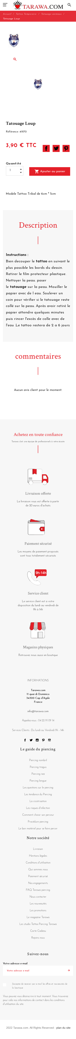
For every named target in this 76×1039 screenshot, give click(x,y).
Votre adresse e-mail (15, 963)
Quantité (13, 163)
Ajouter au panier (49, 171)
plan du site (63, 1027)
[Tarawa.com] (38, 5)
